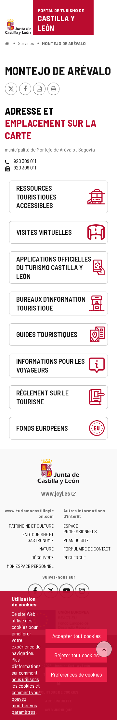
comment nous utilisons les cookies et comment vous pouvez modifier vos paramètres (26, 692)
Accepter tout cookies (76, 635)
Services (26, 43)
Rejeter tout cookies (76, 655)
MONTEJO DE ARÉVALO (64, 43)
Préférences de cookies (76, 674)
